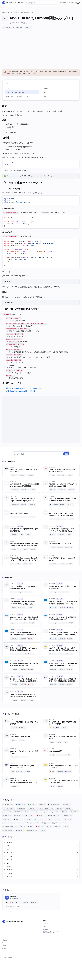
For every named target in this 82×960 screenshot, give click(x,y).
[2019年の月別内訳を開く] (4, 869)
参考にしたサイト (49, 96)
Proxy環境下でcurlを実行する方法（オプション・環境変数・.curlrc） (62, 723)
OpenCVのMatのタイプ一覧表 (20, 736)
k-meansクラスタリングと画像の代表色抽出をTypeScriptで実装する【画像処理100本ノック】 (24, 618)
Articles (63, 3)
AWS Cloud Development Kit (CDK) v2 (20, 391)
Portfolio (45, 929)
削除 (45, 92)
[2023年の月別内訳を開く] (4, 856)
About (70, 3)
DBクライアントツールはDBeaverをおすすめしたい (63, 737)
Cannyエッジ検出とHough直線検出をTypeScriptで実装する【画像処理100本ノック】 (24, 695)
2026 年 (42, 843)
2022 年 (42, 860)
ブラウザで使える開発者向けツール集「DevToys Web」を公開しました (61, 530)
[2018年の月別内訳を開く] (4, 873)
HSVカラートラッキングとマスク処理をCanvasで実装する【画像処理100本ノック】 (62, 649)
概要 (7, 88)
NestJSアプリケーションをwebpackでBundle (62, 559)
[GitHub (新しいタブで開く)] (79, 3)
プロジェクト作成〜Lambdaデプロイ (18, 92)
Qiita (32, 903)
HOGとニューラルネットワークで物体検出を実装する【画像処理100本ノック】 (63, 603)
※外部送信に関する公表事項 (12, 907)
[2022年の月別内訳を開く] (4, 859)
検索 (66, 454)
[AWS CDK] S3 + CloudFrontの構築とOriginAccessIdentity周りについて (22, 500)
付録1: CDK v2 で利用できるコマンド (18, 96)
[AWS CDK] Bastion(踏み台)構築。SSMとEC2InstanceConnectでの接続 (62, 500)
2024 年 (42, 853)
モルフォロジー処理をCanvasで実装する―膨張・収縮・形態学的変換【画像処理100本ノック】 (63, 680)
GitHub (8, 903)
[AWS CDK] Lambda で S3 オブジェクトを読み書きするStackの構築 (63, 485)
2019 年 (42, 870)
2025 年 (42, 849)
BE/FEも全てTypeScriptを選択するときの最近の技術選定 (24, 530)
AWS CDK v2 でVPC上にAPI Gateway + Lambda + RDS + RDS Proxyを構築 (62, 514)
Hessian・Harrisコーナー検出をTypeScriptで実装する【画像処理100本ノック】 (24, 634)
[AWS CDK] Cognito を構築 (19, 513)
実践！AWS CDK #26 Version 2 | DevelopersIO (23, 388)
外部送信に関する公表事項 (51, 932)
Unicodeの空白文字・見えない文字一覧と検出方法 (24, 723)
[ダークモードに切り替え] (75, 3)
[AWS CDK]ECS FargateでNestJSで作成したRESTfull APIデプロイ (63, 470)
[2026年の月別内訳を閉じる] (4, 842)
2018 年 (42, 873)
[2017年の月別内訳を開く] (4, 876)
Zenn (24, 903)
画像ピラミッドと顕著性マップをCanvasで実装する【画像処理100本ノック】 (24, 649)
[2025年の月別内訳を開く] (4, 849)
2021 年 (42, 863)
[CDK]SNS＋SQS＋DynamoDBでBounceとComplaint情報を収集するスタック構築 (24, 544)
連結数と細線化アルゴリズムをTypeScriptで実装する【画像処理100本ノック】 (63, 664)
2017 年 (42, 877)
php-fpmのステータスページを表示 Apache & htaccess (22, 767)
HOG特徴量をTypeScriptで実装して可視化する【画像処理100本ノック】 (24, 664)
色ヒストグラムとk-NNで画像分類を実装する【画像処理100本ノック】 (63, 618)
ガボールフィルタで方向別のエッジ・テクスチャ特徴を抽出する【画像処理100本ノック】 (63, 634)
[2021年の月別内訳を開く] (4, 863)
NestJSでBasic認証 (55, 751)
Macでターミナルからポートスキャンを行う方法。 (24, 752)
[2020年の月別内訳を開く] (4, 866)
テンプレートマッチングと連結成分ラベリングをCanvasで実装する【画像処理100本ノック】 (24, 680)
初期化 (46, 88)
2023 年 (42, 856)
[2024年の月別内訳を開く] (4, 852)
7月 (42, 846)
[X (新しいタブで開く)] (77, 3)
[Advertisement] (41, 50)
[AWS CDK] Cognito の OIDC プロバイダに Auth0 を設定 (24, 470)
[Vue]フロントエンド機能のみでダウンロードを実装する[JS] (63, 781)
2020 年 (42, 866)
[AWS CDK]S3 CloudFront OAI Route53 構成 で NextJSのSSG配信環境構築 (24, 485)
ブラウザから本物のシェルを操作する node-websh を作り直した (22, 587)
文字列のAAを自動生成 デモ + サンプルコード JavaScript (63, 767)
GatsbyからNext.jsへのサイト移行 (60, 543)
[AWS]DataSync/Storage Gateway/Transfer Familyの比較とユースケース (24, 781)
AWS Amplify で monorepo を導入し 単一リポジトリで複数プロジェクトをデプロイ (24, 559)
